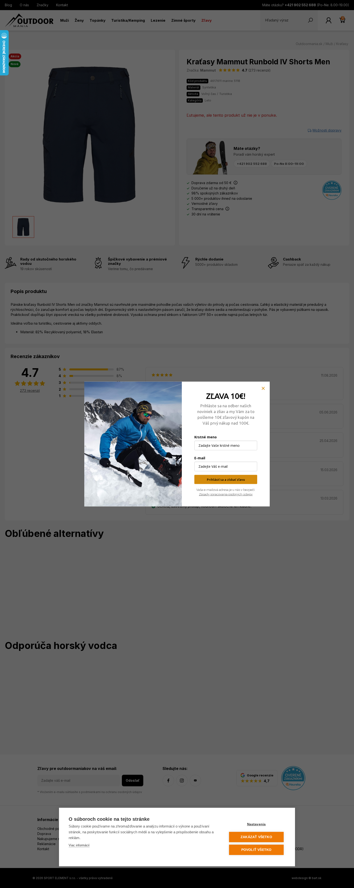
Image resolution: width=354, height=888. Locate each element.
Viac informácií (79, 845)
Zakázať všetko (256, 837)
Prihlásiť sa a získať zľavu (226, 479)
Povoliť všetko (256, 850)
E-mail (199, 457)
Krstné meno (205, 436)
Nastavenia (256, 824)
